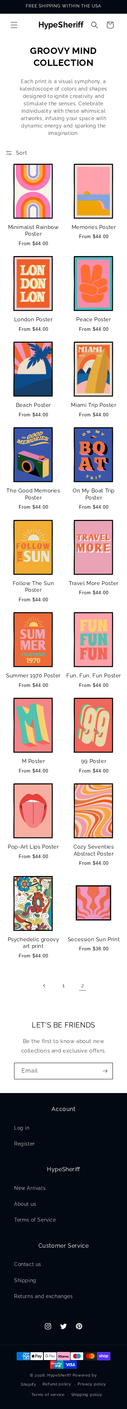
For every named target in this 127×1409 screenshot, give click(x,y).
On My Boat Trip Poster (94, 494)
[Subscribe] (105, 1071)
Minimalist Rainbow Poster (33, 230)
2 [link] (82, 985)
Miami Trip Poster (93, 405)
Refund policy (57, 1384)
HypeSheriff (59, 1375)
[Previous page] (44, 985)
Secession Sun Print (94, 939)
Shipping (25, 1280)
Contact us (27, 1264)
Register (24, 1144)
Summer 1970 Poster (33, 675)
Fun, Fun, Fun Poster (93, 675)
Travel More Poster (94, 583)
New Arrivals (30, 1188)
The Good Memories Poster (33, 494)
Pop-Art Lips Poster (33, 847)
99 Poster (93, 761)
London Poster (33, 319)
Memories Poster (94, 227)
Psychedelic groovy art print (33, 943)
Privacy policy (92, 1384)
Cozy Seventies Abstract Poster (93, 850)
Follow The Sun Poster (33, 587)
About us (25, 1204)
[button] (14, 25)
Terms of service (48, 1394)
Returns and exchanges (43, 1296)
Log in (22, 1128)
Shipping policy (87, 1394)
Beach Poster (33, 405)
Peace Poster (93, 319)
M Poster (33, 761)
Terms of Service (35, 1220)
